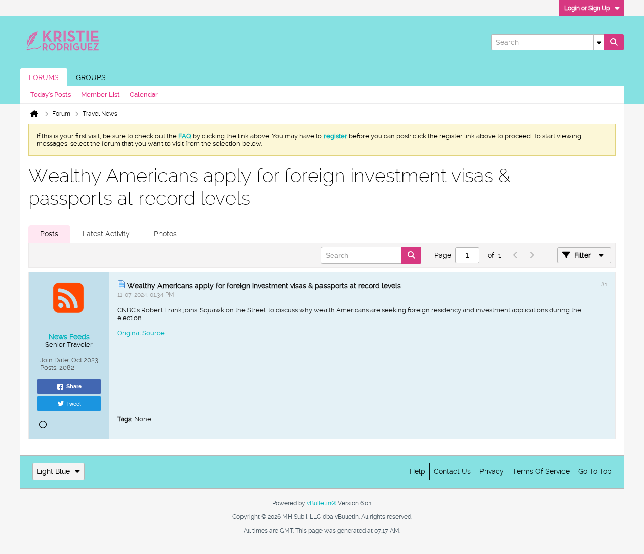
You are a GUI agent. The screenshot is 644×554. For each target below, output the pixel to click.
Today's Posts (50, 94)
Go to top (595, 471)
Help (417, 471)
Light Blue (53, 471)
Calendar (144, 94)
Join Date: (55, 360)
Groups (91, 77)
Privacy (491, 471)
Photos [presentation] (165, 234)
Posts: (49, 367)
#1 (604, 284)
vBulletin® (321, 503)
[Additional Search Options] (598, 42)
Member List (100, 94)
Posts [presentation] (49, 234)
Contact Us (452, 471)
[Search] (614, 42)
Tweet (73, 403)
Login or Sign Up (587, 8)
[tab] (49, 234)
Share (74, 386)
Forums (44, 77)
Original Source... (142, 333)
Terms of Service (541, 471)
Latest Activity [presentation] (106, 234)
